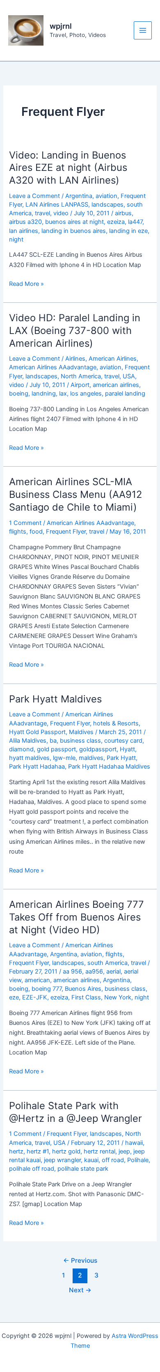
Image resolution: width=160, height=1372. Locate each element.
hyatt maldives (29, 758)
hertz (16, 1151)
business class (80, 740)
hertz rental (99, 1151)
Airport (80, 385)
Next (80, 1290)
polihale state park (82, 1168)
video (61, 213)
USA (129, 376)
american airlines (116, 385)
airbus (123, 213)
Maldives (81, 732)
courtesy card (123, 740)
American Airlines (113, 358)
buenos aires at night (74, 222)
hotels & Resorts (116, 723)
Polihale (138, 1160)
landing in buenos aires (73, 231)
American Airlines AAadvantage (52, 367)
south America (107, 963)
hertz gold (66, 1151)
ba (53, 740)
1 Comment (25, 523)
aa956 (94, 971)
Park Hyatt (121, 758)
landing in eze (128, 231)
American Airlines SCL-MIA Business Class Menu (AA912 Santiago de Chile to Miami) (75, 494)
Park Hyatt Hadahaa (37, 766)
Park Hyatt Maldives (55, 699)
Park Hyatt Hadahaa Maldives (109, 766)
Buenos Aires (83, 988)
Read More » (26, 284)
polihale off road (31, 1168)
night (16, 239)
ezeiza (116, 222)
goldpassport (98, 749)
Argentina (78, 196)
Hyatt (127, 749)
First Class (86, 997)
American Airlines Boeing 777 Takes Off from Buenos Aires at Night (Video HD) (76, 917)
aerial (113, 971)
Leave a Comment (34, 196)
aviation (106, 196)
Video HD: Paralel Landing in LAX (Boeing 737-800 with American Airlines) (74, 330)
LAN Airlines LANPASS (56, 204)
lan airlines (23, 231)
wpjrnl (61, 25)
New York (117, 997)
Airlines (75, 358)
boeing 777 (47, 988)
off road (113, 1160)
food (36, 531)
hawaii (134, 1142)
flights (17, 531)
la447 (135, 222)
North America (81, 376)
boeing (18, 393)
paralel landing (125, 393)
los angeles (86, 393)
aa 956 (72, 971)
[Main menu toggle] (143, 30)
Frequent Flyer (66, 531)
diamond (21, 749)
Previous (80, 1260)
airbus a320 (25, 222)
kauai (91, 1160)
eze (14, 997)
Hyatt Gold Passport (37, 732)
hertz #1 (38, 1151)
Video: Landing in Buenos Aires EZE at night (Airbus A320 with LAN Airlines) (68, 167)
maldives (91, 758)
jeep (124, 1151)
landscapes (107, 204)
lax (63, 393)
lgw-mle (64, 758)
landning (44, 393)
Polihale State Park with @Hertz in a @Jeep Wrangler (75, 1112)
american (37, 980)
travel (42, 213)
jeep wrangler (62, 1160)
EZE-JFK (34, 997)
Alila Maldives (27, 740)
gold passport (56, 749)
